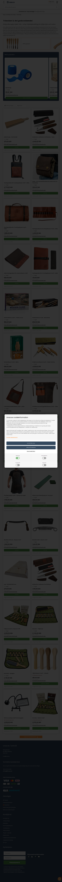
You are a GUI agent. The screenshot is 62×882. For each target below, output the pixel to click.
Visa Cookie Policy (31, 451)
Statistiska (44, 462)
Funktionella (17, 462)
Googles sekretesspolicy (12, 437)
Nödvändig (18, 455)
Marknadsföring (44, 455)
